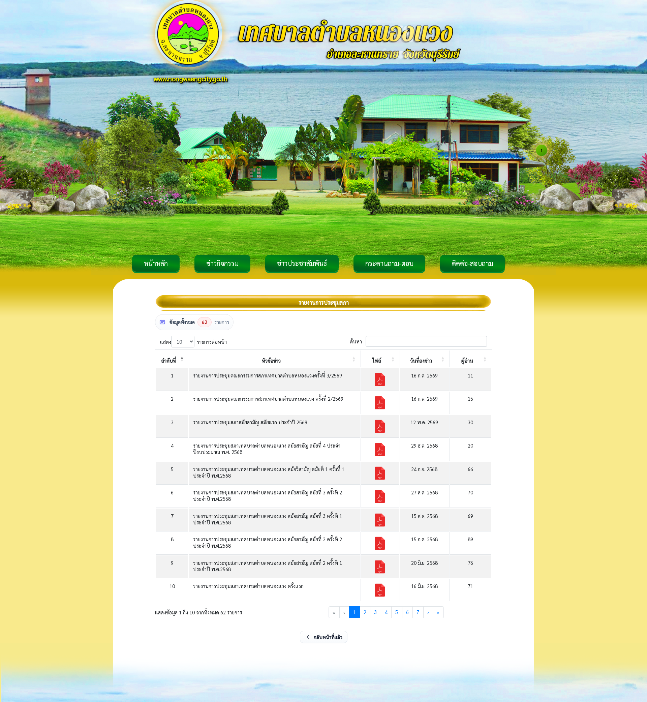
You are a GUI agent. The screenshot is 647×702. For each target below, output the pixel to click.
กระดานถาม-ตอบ (389, 263)
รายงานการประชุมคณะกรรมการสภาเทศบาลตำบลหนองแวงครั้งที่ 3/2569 (267, 375)
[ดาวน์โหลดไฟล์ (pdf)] (379, 379)
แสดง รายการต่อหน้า (193, 341)
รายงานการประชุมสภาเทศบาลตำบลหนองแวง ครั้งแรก (248, 586)
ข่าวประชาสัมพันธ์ (302, 263)
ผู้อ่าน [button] (467, 360)
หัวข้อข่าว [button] (271, 360)
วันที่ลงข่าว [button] (421, 360)
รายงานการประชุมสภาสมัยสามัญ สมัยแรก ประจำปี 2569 (250, 422)
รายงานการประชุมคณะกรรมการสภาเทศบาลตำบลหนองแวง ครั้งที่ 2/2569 (268, 398)
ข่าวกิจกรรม (222, 263)
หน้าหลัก (156, 263)
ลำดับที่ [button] (168, 360)
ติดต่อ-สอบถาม (472, 263)
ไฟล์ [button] (376, 360)
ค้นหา (356, 341)
